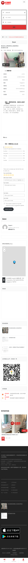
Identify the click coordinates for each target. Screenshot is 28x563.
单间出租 (9, 50)
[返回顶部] (23, 554)
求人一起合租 (4, 492)
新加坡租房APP (4, 485)
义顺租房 (13, 485)
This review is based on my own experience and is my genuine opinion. (15, 204)
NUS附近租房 (14, 490)
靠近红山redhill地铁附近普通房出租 (10, 47)
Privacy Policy (14, 554)
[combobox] (14, 22)
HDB (6, 37)
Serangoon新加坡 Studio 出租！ (10, 435)
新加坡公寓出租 (4, 490)
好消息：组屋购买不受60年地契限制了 (17, 347)
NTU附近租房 (14, 492)
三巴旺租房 (13, 482)
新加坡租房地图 (4, 487)
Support (10, 225)
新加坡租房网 (17, 548)
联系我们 (15, 553)
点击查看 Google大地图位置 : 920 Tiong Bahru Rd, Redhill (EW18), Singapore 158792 (15, 280)
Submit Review (8, 209)
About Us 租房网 (6, 553)
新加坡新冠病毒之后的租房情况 (15, 328)
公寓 (9, 438)
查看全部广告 (11, 229)
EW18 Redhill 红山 (18, 50)
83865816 (22, 91)
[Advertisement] (14, 125)
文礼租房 (13, 487)
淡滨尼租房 (3, 482)
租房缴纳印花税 (12, 337)
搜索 (14, 27)
